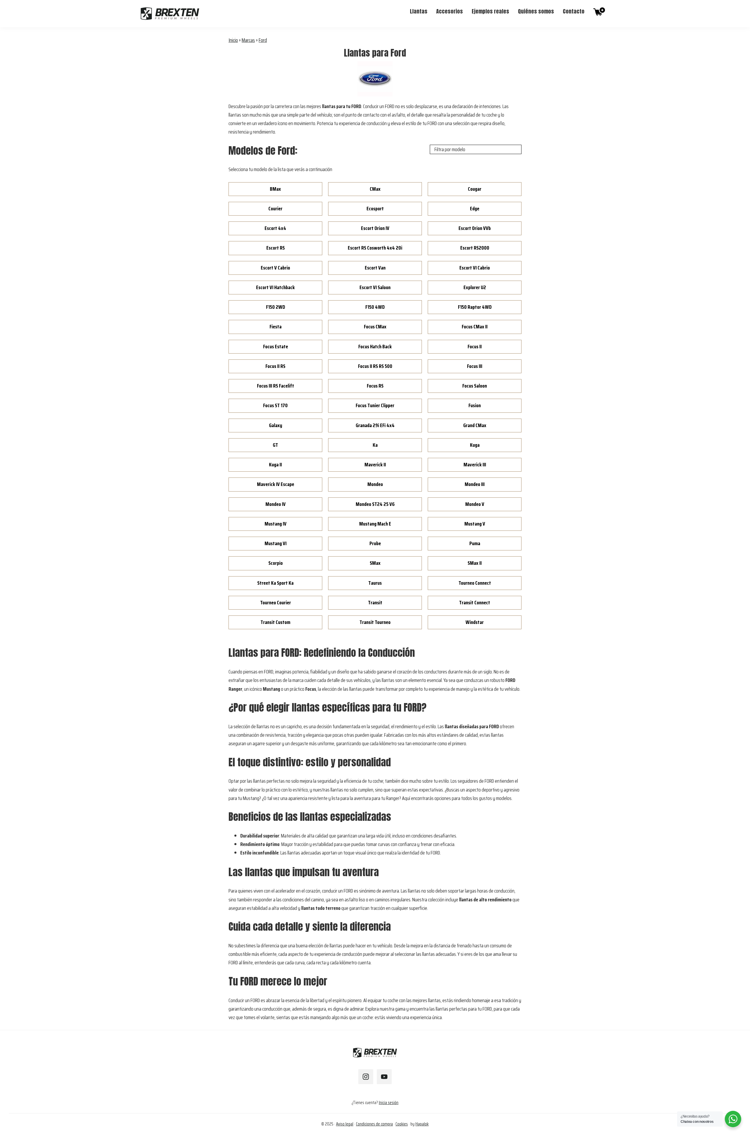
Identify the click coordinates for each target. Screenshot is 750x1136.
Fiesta (276, 327)
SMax (375, 563)
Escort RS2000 (474, 248)
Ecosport (375, 208)
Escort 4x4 (275, 228)
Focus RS (375, 386)
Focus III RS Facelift (275, 386)
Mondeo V (474, 504)
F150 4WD (375, 307)
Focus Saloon (474, 386)
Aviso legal (344, 1124)
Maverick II (375, 464)
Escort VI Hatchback (275, 287)
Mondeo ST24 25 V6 (375, 504)
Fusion (474, 405)
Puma (474, 543)
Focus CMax (375, 327)
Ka (375, 445)
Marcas (248, 40)
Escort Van (375, 268)
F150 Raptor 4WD (475, 307)
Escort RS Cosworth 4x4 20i (375, 248)
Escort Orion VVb (474, 228)
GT (275, 445)
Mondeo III (475, 484)
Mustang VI (276, 543)
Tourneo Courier (275, 602)
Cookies (402, 1124)
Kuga (475, 445)
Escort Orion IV (375, 228)
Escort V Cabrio (275, 268)
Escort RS (275, 248)
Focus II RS (275, 366)
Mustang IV (276, 524)
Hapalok (422, 1124)
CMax (375, 189)
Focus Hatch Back (375, 346)
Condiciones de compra (374, 1124)
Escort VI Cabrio (474, 268)
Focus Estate (275, 346)
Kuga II (275, 464)
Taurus (375, 583)
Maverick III (474, 464)
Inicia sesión (388, 1102)
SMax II (475, 563)
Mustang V (474, 524)
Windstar (475, 622)
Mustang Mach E (375, 524)
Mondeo (375, 484)
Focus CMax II (475, 327)
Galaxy (275, 425)
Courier (275, 208)
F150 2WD (275, 307)
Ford (263, 40)
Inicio (233, 40)
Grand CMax (474, 425)
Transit (375, 602)
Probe (375, 543)
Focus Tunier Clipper (375, 405)
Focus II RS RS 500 (375, 366)
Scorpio (275, 563)
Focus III (474, 366)
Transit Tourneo (375, 622)
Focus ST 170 (275, 405)
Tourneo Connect (474, 583)
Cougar (474, 189)
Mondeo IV (275, 504)
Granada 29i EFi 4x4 (375, 425)
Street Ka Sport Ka (275, 583)
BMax (275, 189)
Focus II (475, 346)
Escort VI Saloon (375, 287)
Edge (474, 208)
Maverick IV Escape (275, 484)
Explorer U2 (474, 287)
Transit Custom (275, 622)
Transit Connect (474, 602)
